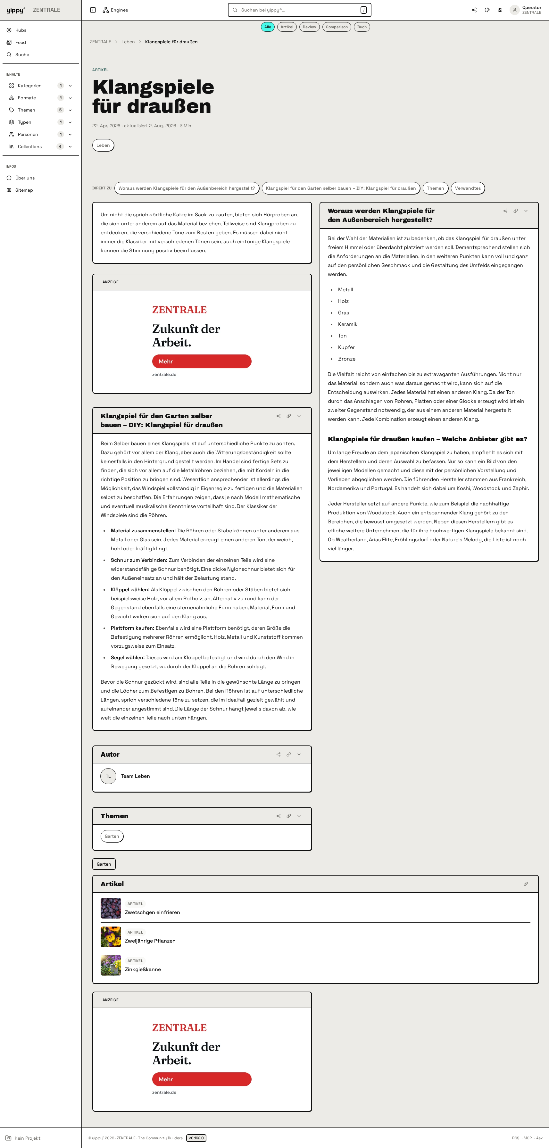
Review (309, 26)
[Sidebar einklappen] (93, 10)
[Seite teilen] (474, 10)
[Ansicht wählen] (500, 10)
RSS (515, 1138)
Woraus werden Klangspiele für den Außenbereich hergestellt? (187, 188)
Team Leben (135, 776)
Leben (128, 42)
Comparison (337, 26)
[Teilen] (505, 210)
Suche (22, 54)
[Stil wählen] (487, 10)
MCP (528, 1138)
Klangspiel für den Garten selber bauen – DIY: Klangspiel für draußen (341, 188)
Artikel (287, 26)
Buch (362, 26)
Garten (112, 836)
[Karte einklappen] (525, 210)
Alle (267, 26)
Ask (539, 1138)
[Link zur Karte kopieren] (515, 210)
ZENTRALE (100, 42)
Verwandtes (468, 188)
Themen (435, 188)
